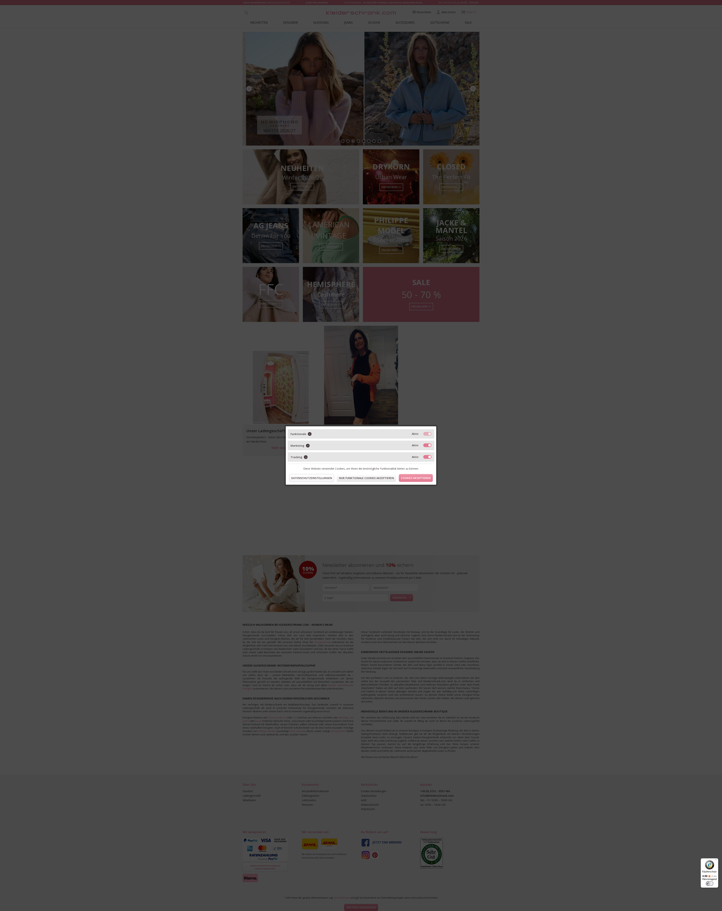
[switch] (709, 883)
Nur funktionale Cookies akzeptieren (366, 478)
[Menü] (716, 860)
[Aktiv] (427, 434)
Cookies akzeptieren (416, 478)
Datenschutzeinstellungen (311, 478)
